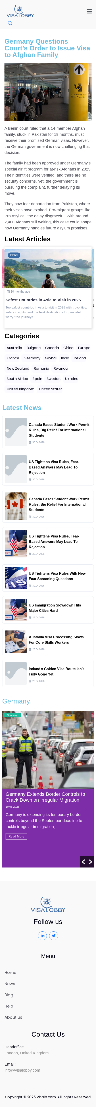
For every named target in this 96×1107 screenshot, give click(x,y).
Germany (12, 715)
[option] (48, 789)
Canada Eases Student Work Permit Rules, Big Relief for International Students (59, 430)
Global (14, 255)
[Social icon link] (42, 935)
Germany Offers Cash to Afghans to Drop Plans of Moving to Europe (44, 797)
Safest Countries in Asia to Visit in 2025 (43, 300)
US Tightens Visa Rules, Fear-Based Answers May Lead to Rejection (54, 467)
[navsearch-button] (7, 23)
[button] (83, 861)
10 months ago (20, 291)
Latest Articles (27, 239)
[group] (48, 287)
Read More (16, 836)
